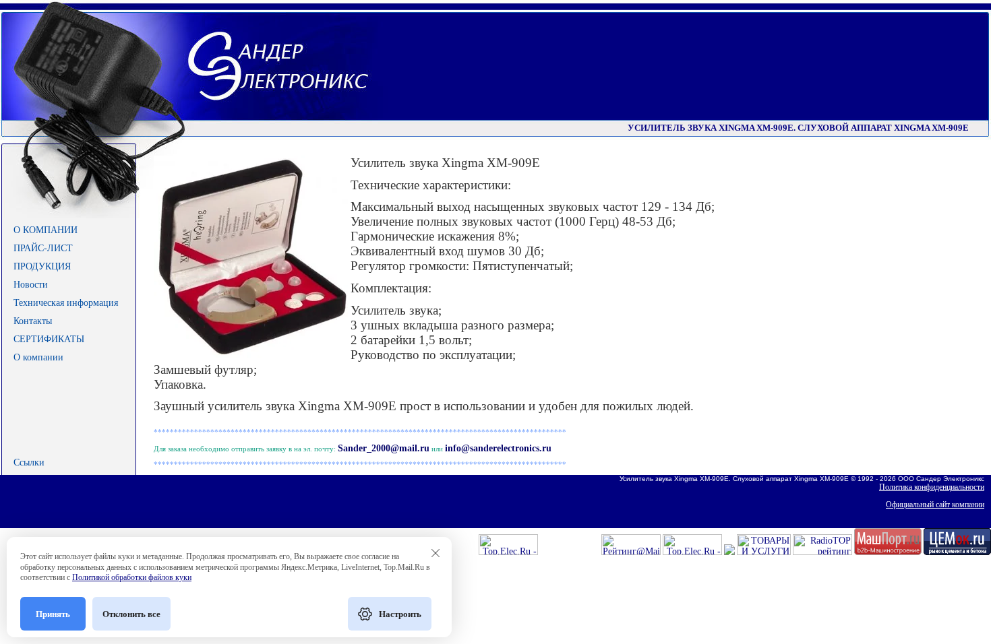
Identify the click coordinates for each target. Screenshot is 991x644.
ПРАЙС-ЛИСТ (43, 248)
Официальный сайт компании (935, 504)
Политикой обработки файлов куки (131, 577)
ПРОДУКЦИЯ (42, 266)
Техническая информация (65, 303)
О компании (38, 357)
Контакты (32, 321)
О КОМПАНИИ (45, 230)
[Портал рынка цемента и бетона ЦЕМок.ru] (957, 552)
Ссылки (28, 462)
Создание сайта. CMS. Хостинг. (920, 522)
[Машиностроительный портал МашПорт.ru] (888, 552)
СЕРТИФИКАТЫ (48, 339)
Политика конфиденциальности (931, 487)
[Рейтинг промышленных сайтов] (729, 552)
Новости (30, 285)
